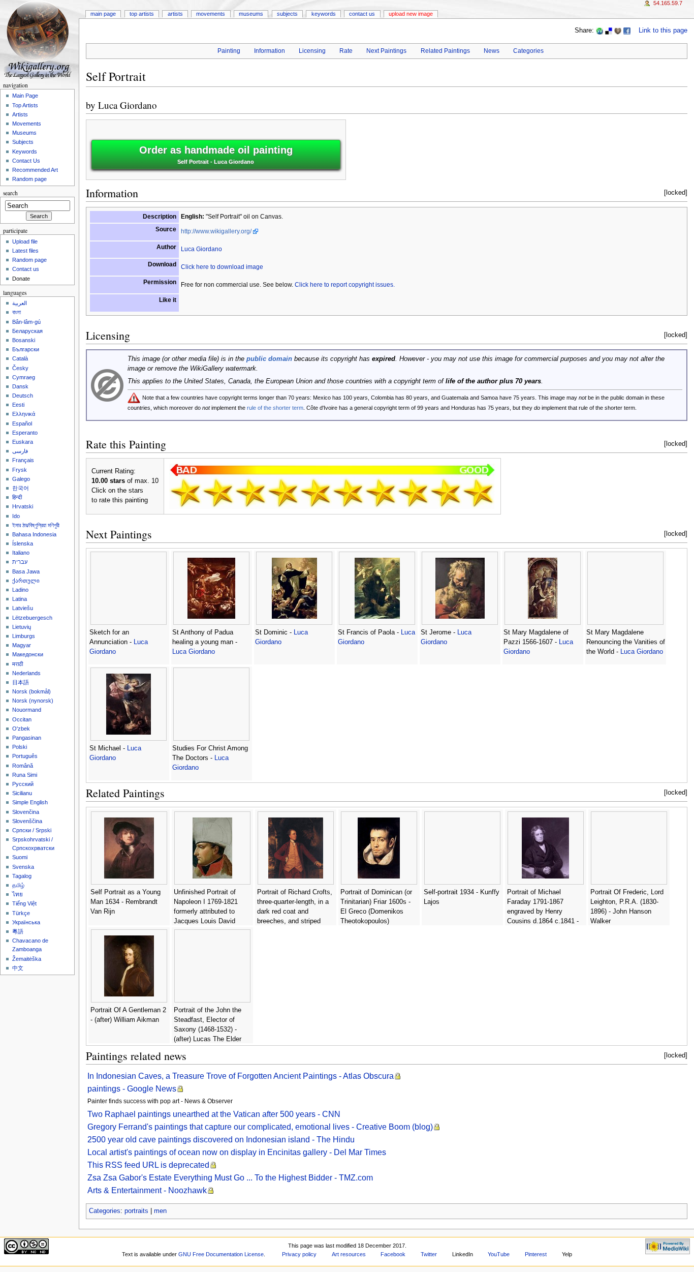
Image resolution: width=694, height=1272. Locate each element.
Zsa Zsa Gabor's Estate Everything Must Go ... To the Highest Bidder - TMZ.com (230, 1177)
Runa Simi (24, 775)
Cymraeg (23, 377)
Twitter (429, 1254)
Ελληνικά (23, 414)
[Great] (413, 492)
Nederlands (26, 673)
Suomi (19, 857)
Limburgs (23, 636)
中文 (17, 968)
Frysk (19, 470)
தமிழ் (18, 885)
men (160, 1211)
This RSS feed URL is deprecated (148, 1165)
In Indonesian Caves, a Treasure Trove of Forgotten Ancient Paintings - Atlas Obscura (240, 1076)
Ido (16, 516)
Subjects (287, 14)
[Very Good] (380, 492)
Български (25, 349)
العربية (19, 303)
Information (269, 50)
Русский (23, 784)
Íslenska (22, 543)
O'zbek (21, 728)
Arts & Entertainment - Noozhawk (147, 1190)
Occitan (21, 719)
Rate (346, 50)
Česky (20, 368)
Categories (528, 50)
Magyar (21, 645)
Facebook (393, 1254)
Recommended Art (35, 170)
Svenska (23, 867)
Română (22, 766)
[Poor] (250, 492)
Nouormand (26, 710)
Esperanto (25, 433)
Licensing (312, 50)
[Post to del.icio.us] (608, 30)
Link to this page (663, 30)
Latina (19, 599)
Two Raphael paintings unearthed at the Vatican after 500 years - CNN (213, 1114)
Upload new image (411, 14)
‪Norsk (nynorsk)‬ (32, 701)
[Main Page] (39, 39)
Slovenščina (27, 821)
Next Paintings (386, 50)
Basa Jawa (26, 571)
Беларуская (27, 331)
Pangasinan (26, 738)
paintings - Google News (131, 1088)
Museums (251, 14)
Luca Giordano (127, 105)
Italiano (20, 553)
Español (22, 423)
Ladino (20, 590)
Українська (26, 922)
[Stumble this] (599, 30)
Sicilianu (22, 793)
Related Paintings (445, 50)
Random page (29, 179)
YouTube (499, 1254)
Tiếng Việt (24, 903)
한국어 (20, 488)
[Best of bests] (478, 492)
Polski (19, 747)
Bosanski (23, 340)
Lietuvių (21, 627)
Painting (228, 50)
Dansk (20, 386)
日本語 (20, 682)
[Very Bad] (185, 492)
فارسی (20, 451)
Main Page (103, 14)
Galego (21, 479)
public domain (269, 358)
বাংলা (16, 312)
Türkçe (21, 913)
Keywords (323, 14)
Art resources (349, 1254)
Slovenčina (25, 812)
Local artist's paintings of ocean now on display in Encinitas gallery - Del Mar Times (236, 1152)
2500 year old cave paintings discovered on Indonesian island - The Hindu (221, 1139)
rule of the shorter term (275, 408)
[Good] (348, 492)
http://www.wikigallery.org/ (216, 231)
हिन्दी (17, 497)
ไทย (17, 894)
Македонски (27, 654)
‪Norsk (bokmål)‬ (31, 691)
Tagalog (21, 876)
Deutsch (22, 395)
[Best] (445, 492)
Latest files (25, 251)
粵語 (17, 931)
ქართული (26, 581)
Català (20, 358)
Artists (175, 14)
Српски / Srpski (31, 830)
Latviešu (22, 608)
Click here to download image (222, 266)
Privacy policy (299, 1254)
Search (10, 193)
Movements (210, 14)
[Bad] (218, 492)
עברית (19, 562)
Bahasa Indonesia (34, 534)
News (491, 50)
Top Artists (142, 14)
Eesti (18, 405)
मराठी (17, 664)
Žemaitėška (26, 959)
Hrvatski (22, 506)
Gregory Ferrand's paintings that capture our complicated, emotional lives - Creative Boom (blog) (260, 1127)
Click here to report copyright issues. (345, 284)
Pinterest (536, 1254)
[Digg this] (617, 30)
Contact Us (362, 14)
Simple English (30, 802)
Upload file (25, 241)
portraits (136, 1211)
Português (25, 756)
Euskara (22, 442)
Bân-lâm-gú (26, 322)
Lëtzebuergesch (32, 618)
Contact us (25, 269)
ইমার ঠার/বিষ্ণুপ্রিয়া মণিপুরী (35, 525)
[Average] (315, 492)
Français (23, 460)
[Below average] (283, 492)
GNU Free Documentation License (221, 1254)
